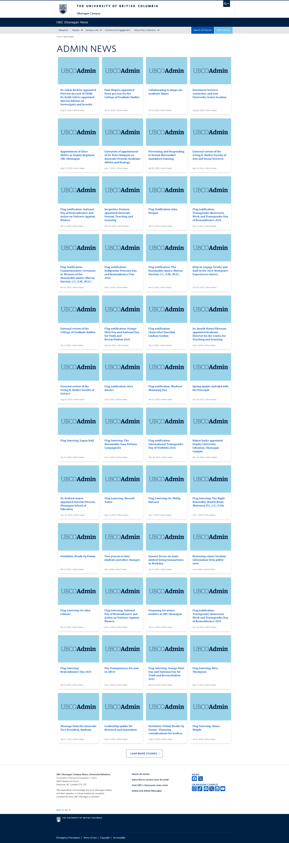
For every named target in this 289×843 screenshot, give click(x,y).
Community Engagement (117, 30)
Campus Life (91, 30)
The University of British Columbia (62, 9)
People (75, 30)
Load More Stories (143, 753)
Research (63, 30)
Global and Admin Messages (147, 791)
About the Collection (145, 30)
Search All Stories (203, 30)
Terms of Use (90, 837)
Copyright (105, 837)
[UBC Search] (226, 3)
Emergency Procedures (68, 837)
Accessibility (119, 837)
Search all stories (141, 774)
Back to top (62, 810)
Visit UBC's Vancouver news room (150, 785)
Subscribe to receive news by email (150, 779)
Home (58, 37)
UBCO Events (223, 30)
